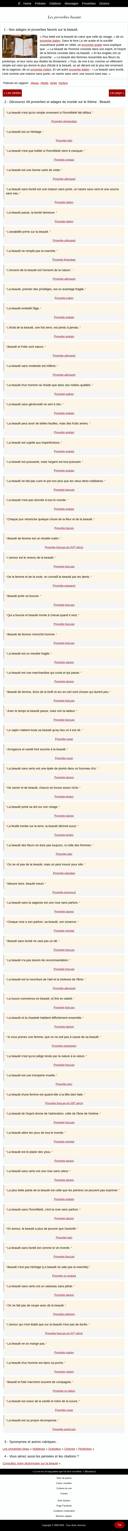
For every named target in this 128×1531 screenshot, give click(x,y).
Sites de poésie (64, 1478)
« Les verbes (12, 93)
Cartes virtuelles (64, 1483)
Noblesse (38, 1449)
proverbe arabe (92, 45)
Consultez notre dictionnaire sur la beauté (30, 1463)
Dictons (104, 3)
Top (119, 1524)
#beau (35, 83)
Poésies (40, 3)
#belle (44, 83)
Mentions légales (64, 1516)
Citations (55, 3)
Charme (69, 1449)
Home (27, 3)
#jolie (53, 83)
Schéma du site (64, 1488)
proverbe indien (40, 69)
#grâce (63, 83)
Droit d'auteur (64, 1500)
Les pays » (117, 93)
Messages (71, 3)
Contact (64, 1493)
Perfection (85, 1449)
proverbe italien (50, 40)
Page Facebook (64, 1505)
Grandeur (54, 1449)
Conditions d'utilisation (64, 1511)
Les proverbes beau (16, 1449)
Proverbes (89, 3)
